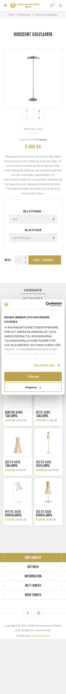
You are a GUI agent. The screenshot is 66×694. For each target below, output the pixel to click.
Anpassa (30, 387)
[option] (27, 114)
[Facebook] (27, 613)
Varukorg (53, 4)
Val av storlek (33, 230)
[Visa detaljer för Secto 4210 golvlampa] (48, 442)
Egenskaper (33, 290)
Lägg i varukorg (45, 260)
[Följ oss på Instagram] (38, 613)
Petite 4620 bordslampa (13, 513)
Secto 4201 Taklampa (12, 464)
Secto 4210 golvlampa (43, 464)
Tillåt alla (33, 376)
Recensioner (33, 298)
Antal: (8, 260)
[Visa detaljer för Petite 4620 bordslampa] (17, 492)
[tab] (33, 290)
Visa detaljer (44, 365)
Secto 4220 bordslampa (44, 513)
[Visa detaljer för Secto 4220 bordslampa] (48, 492)
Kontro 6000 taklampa (14, 414)
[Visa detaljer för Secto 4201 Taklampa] (17, 442)
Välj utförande (32, 211)
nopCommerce (41, 635)
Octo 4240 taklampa (43, 414)
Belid (40, 128)
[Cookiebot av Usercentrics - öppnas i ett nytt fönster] (46, 304)
